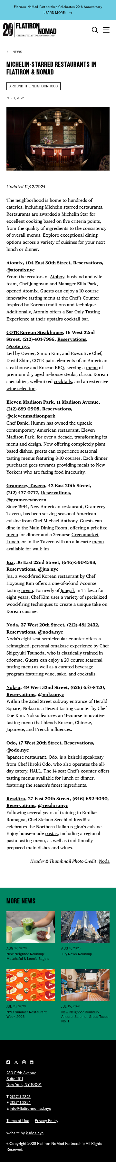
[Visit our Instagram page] (24, 1062)
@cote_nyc (18, 346)
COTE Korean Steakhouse (34, 332)
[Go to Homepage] (29, 30)
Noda (12, 624)
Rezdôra (15, 798)
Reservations (87, 262)
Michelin (70, 214)
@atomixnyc (20, 269)
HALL (35, 770)
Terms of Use (17, 1120)
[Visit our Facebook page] (8, 1062)
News (17, 52)
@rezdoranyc (53, 805)
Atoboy (57, 276)
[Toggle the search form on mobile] (95, 30)
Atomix (14, 262)
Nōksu (13, 687)
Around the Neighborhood (33, 86)
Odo (11, 742)
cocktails (63, 381)
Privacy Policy (46, 1120)
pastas (51, 833)
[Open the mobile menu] (106, 30)
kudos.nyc (35, 1132)
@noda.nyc (50, 632)
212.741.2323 (20, 1096)
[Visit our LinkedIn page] (32, 1062)
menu (49, 297)
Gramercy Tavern (25, 485)
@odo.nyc (17, 750)
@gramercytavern (26, 499)
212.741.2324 (20, 1102)
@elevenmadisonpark (30, 416)
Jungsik (68, 590)
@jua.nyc (48, 569)
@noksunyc (51, 694)
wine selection (20, 388)
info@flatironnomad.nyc (30, 1108)
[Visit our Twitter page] (16, 1062)
